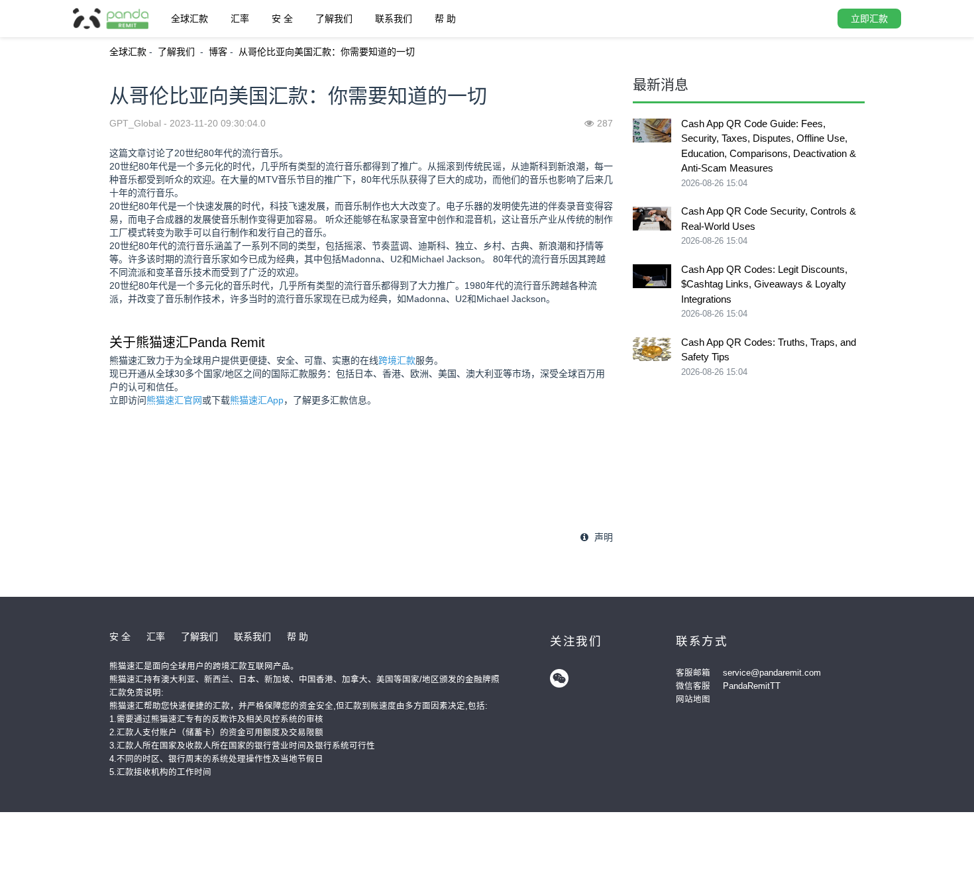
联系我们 (393, 18)
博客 (218, 51)
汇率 (240, 18)
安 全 (282, 18)
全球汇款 (189, 18)
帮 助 (445, 18)
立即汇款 (869, 18)
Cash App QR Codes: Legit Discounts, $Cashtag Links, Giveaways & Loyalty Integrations (764, 284)
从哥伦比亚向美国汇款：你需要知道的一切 (327, 51)
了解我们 (333, 18)
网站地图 (693, 699)
